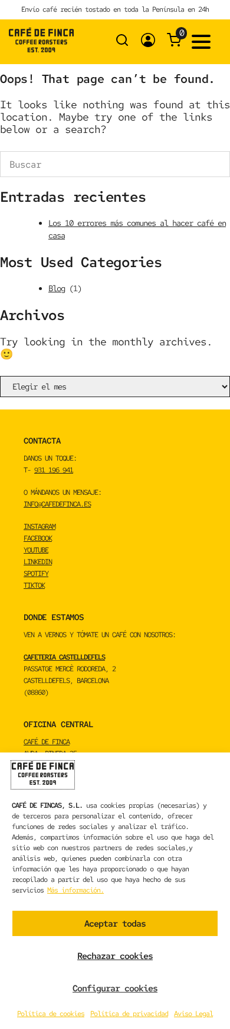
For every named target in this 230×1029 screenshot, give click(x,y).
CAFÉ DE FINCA (47, 742)
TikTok (34, 585)
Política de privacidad (129, 1013)
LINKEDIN (38, 562)
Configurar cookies (115, 988)
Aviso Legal (193, 1013)
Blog (56, 288)
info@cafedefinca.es (57, 504)
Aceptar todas (115, 924)
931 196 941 (53, 470)
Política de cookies (50, 1013)
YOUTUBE (36, 550)
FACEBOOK (38, 538)
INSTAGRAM (39, 526)
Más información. (75, 890)
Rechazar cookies (115, 956)
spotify (36, 573)
